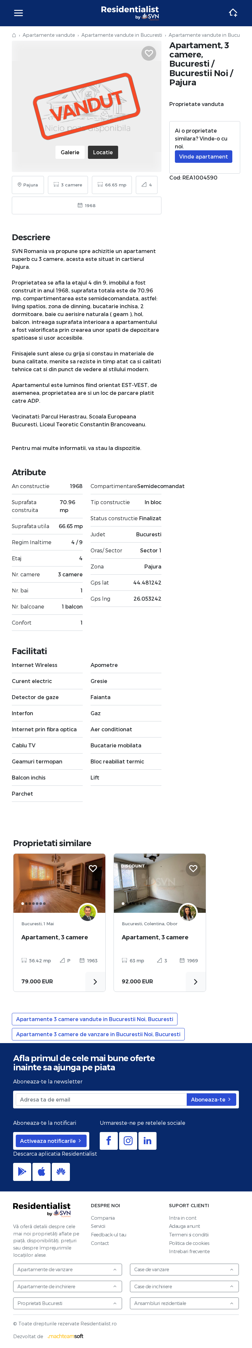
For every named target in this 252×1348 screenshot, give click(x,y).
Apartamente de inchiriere (46, 1286)
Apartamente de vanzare (44, 1269)
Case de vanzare (151, 1269)
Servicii (98, 1226)
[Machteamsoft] (65, 1336)
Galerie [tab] (70, 152)
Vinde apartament (203, 156)
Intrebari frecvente (189, 1251)
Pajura (182, 82)
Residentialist (42, 1210)
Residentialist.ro (130, 13)
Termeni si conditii (189, 1234)
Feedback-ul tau (108, 1234)
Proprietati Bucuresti (39, 1303)
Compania (103, 1218)
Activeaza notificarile (48, 1141)
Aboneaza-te (209, 1099)
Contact (100, 1243)
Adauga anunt (184, 1226)
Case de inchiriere (153, 1286)
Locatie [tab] (103, 152)
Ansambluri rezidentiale (160, 1303)
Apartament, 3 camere (54, 937)
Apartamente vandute (49, 35)
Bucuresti (189, 63)
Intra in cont (183, 1218)
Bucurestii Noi (198, 73)
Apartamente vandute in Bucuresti (121, 35)
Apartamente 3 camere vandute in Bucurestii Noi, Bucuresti (94, 1019)
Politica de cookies (189, 1243)
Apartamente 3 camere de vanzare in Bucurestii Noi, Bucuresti (98, 1034)
